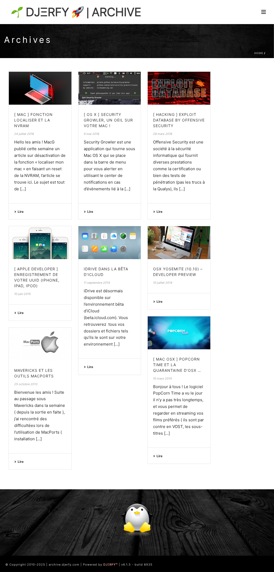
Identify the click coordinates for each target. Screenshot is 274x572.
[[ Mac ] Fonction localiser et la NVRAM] (40, 88)
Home (258, 53)
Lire (21, 212)
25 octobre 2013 (25, 384)
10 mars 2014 (162, 378)
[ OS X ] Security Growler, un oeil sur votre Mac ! (108, 120)
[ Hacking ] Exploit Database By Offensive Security (179, 120)
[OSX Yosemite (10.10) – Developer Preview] (179, 242)
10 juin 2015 (22, 294)
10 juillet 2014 (162, 283)
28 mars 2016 (162, 134)
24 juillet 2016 (24, 134)
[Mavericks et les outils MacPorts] (40, 344)
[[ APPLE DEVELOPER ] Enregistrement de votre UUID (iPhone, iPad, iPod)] (40, 242)
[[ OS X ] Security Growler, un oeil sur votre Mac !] (109, 88)
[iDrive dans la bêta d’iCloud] (109, 242)
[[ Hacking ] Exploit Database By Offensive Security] (179, 88)
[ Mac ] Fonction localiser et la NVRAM (33, 120)
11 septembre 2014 (97, 283)
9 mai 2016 (91, 134)
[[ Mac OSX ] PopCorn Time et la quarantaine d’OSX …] (179, 332)
